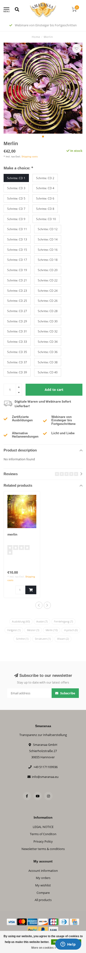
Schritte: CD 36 (48, 352)
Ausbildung (21, 621)
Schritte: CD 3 (16, 188)
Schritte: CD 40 (48, 372)
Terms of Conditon (43, 834)
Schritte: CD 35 (17, 352)
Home (36, 37)
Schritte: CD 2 (45, 178)
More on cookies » (43, 947)
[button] (43, 136)
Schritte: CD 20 (48, 270)
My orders (43, 878)
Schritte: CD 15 (17, 249)
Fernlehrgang (63, 621)
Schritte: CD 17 (17, 260)
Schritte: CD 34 (48, 341)
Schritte (22, 638)
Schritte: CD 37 (17, 362)
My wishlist (43, 885)
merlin (12, 534)
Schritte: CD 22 (48, 280)
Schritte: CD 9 (16, 219)
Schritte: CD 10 (46, 219)
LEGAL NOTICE (43, 827)
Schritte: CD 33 (17, 341)
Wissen (63, 638)
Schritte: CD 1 (16, 178)
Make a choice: (18, 167)
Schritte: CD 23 (17, 290)
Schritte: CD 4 (45, 188)
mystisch (71, 630)
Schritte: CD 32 (48, 331)
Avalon (42, 621)
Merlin (52, 630)
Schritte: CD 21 (17, 280)
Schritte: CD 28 (48, 311)
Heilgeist (14, 630)
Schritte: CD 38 (48, 362)
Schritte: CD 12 (48, 229)
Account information (43, 870)
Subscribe (67, 693)
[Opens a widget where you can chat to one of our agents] (68, 945)
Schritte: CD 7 (16, 209)
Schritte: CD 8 (45, 209)
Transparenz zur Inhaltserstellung (43, 735)
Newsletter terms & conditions (43, 849)
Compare (43, 892)
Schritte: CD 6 (45, 198)
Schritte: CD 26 (48, 300)
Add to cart (54, 389)
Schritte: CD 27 (17, 311)
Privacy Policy (43, 841)
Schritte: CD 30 (48, 321)
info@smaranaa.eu (45, 777)
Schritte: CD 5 (16, 198)
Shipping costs (30, 156)
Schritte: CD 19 (17, 270)
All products (43, 900)
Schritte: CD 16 (48, 249)
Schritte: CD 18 (48, 260)
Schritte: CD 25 (17, 300)
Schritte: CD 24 (48, 290)
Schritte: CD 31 (17, 331)
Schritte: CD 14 (48, 239)
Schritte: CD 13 (17, 239)
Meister (33, 630)
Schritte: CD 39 (17, 372)
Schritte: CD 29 (17, 321)
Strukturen (43, 638)
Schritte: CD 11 (17, 229)
